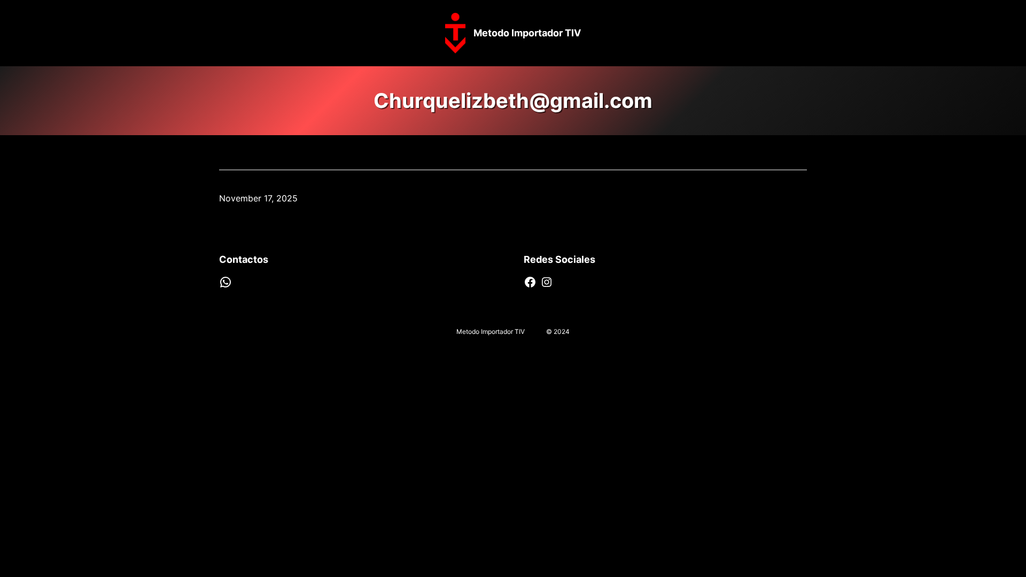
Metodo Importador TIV (527, 32)
